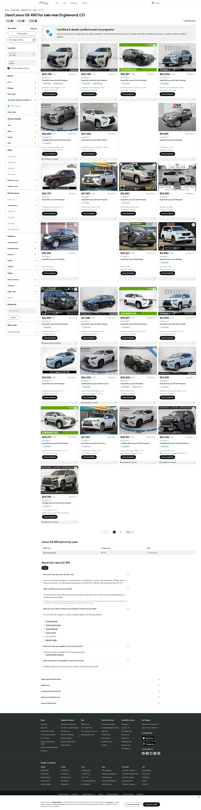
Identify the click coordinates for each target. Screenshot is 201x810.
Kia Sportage (146, 770)
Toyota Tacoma (45, 777)
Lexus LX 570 (51, 633)
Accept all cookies (151, 804)
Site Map (104, 745)
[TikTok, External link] (143, 753)
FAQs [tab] (45, 568)
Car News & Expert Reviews (70, 728)
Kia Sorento (146, 774)
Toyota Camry (45, 781)
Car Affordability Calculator (110, 728)
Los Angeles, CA (127, 731)
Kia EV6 (144, 784)
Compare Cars (65, 731)
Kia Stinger (145, 777)
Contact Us (75, 794)
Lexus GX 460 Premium (55, 655)
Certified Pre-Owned (47, 731)
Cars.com (110, 802)
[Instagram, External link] (154, 753)
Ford (83, 767)
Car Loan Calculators (108, 724)
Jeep (103, 767)
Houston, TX (125, 728)
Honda (63, 767)
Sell (64, 3)
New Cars (44, 728)
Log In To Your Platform (149, 728)
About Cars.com (63, 794)
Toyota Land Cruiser (53, 625)
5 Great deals (152, 553)
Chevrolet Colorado (128, 784)
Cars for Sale (15, 10)
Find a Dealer (45, 738)
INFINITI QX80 (51, 640)
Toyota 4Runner (52, 629)
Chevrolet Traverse (128, 777)
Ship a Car (104, 731)
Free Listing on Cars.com (89, 731)
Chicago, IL (125, 724)
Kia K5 (144, 781)
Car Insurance (106, 738)
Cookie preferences (133, 804)
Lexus (35, 10)
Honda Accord (65, 777)
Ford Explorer (85, 784)
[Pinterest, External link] (158, 753)
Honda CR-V (65, 770)
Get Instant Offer (86, 728)
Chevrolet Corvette (128, 770)
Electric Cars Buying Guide (49, 747)
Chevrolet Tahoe (127, 781)
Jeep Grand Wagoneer (109, 781)
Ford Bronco (85, 774)
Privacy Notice (56, 802)
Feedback (140, 794)
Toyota (43, 767)
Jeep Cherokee (107, 784)
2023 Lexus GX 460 (49, 553)
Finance (84, 3)
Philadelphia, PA (127, 742)
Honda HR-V (65, 784)
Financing (44, 751)
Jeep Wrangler (106, 770)
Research (74, 3)
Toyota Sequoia (51, 621)
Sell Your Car (85, 724)
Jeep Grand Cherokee (109, 774)
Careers (100, 794)
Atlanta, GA (125, 738)
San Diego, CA (126, 748)
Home (7, 10)
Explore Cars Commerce (150, 724)
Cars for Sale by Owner (48, 735)
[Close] (198, 797)
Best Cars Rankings (67, 735)
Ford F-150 (85, 777)
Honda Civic (65, 774)
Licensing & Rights (112, 794)
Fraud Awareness (128, 794)
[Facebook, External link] (147, 753)
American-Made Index (68, 742)
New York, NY (126, 745)
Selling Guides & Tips (87, 735)
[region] (100, 802)
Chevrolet (125, 767)
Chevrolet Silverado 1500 (130, 774)
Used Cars (44, 724)
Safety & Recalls (66, 738)
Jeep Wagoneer (107, 777)
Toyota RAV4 (45, 770)
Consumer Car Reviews (68, 724)
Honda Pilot (64, 781)
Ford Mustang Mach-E (88, 781)
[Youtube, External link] (151, 753)
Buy (57, 3)
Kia (143, 767)
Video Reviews (65, 745)
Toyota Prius (44, 774)
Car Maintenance (107, 742)
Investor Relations (87, 794)
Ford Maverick (86, 770)
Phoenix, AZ (125, 735)
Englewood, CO (26, 10)
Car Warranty (105, 735)
